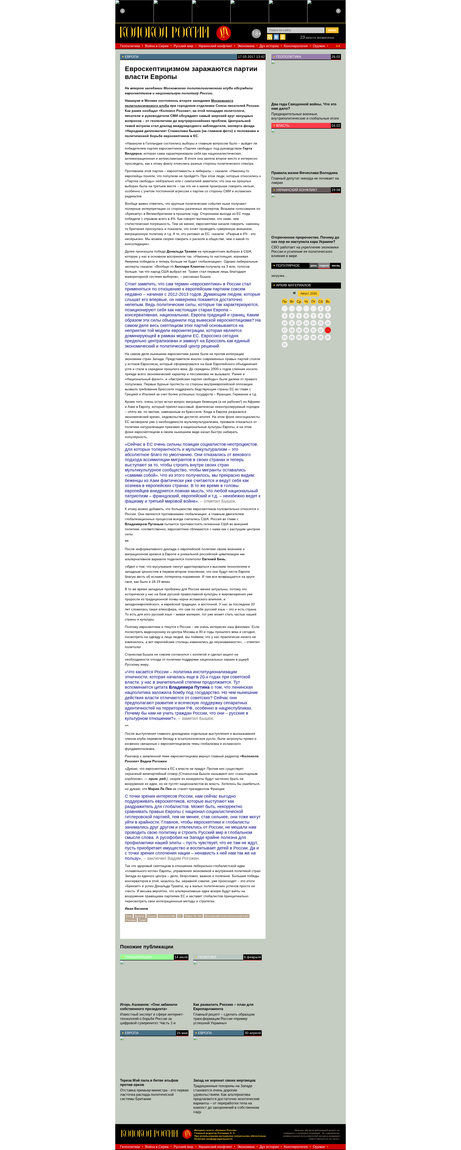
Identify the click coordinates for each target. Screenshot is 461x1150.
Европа (132, 1033)
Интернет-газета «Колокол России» (215, 1130)
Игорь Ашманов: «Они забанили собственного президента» (148, 1006)
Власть (282, 125)
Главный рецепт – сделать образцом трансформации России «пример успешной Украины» (224, 1018)
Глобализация (138, 957)
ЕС (180, 916)
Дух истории (269, 46)
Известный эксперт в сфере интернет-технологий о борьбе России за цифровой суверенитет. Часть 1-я (152, 1018)
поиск (332, 30)
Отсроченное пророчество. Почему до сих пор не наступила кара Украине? (305, 239)
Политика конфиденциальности (213, 1139)
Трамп (142, 920)
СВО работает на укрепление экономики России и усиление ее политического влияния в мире (305, 251)
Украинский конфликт (215, 46)
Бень (129, 916)
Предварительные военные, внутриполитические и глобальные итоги (305, 116)
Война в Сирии (157, 46)
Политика (207, 957)
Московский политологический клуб (227, 916)
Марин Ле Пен (193, 916)
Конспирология (296, 46)
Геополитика (130, 46)
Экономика (246, 46)
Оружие (319, 46)
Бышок (151, 916)
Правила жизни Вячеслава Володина (304, 173)
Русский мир (183, 46)
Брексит (140, 916)
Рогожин (131, 920)
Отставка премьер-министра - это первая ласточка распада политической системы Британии (154, 1094)
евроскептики (167, 916)
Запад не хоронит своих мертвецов (224, 1080)
